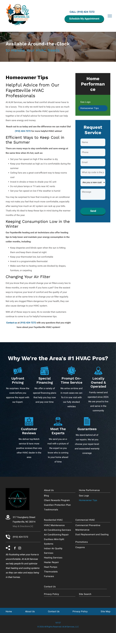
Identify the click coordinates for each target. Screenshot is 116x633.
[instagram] (20, 548)
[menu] (109, 16)
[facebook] (15, 548)
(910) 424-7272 (85, 12)
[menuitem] (93, 102)
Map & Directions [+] (23, 526)
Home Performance (93, 84)
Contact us (11, 322)
